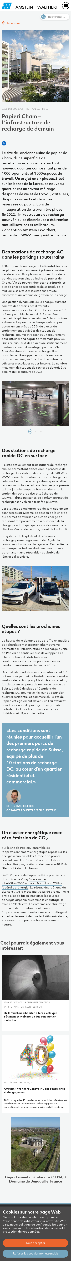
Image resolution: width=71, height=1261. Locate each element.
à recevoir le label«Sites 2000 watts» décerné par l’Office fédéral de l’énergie (32, 883)
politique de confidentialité (37, 1224)
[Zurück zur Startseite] (30, 6)
